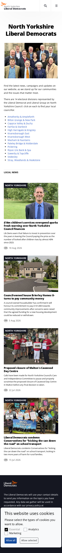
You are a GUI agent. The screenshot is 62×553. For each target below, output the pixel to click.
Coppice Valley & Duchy (20, 123)
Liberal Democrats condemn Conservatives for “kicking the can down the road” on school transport (30, 440)
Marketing (15, 533)
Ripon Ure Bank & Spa (19, 150)
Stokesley (12, 156)
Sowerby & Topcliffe (18, 153)
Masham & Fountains (19, 140)
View (31, 216)
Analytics (33, 529)
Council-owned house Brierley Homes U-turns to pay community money (29, 297)
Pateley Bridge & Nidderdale (23, 143)
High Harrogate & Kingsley (22, 130)
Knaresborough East (18, 133)
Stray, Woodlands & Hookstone (24, 160)
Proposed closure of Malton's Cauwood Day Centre (28, 369)
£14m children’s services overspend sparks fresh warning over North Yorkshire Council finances (31, 226)
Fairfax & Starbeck (17, 126)
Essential (14, 529)
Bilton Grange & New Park (21, 120)
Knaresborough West (19, 136)
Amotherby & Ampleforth (21, 116)
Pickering (12, 146)
